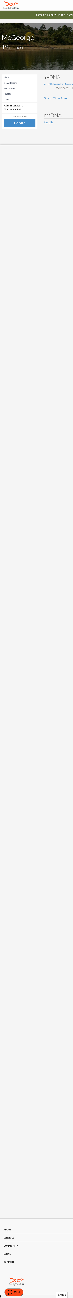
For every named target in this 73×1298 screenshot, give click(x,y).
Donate (19, 123)
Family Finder (56, 14)
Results (49, 122)
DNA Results (10, 82)
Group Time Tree (55, 98)
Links (6, 99)
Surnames (9, 88)
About (7, 77)
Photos (8, 93)
